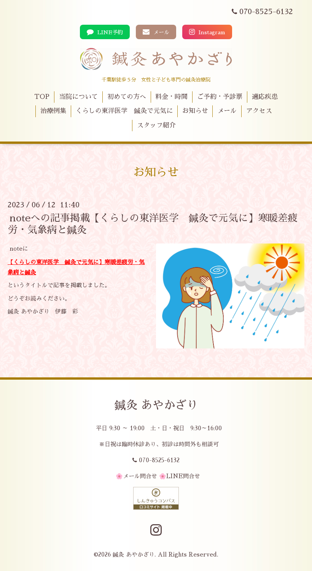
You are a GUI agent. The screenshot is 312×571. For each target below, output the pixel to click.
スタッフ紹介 (156, 125)
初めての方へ (126, 97)
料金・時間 (171, 97)
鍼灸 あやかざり (156, 405)
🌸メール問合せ (136, 476)
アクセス (259, 111)
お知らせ (195, 111)
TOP (41, 97)
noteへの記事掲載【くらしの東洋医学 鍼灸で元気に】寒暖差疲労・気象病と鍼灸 (153, 224)
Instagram (211, 32)
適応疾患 (265, 97)
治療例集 (53, 111)
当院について (78, 97)
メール (160, 32)
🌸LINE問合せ (179, 476)
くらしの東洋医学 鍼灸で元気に (124, 111)
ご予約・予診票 (219, 97)
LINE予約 (109, 32)
